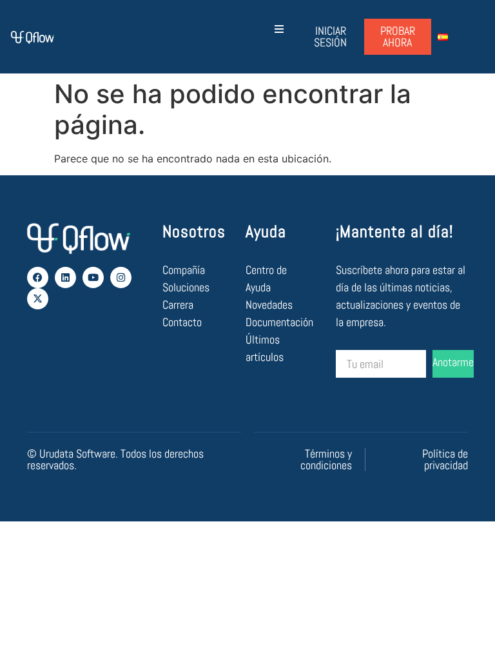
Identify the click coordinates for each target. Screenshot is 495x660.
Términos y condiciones (326, 459)
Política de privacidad (445, 459)
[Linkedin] (65, 277)
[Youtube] (93, 277)
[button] (279, 28)
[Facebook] (37, 277)
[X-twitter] (37, 298)
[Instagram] (120, 277)
